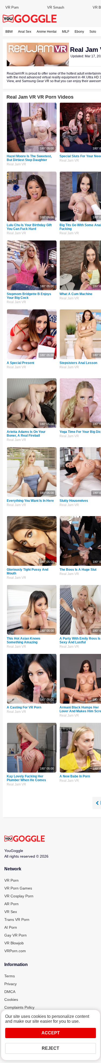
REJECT (50, 1048)
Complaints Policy (19, 1007)
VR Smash (55, 7)
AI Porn (10, 927)
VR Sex (10, 912)
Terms (9, 976)
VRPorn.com (15, 951)
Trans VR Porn (16, 919)
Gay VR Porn (15, 935)
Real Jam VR (16, 164)
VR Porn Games (18, 888)
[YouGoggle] (24, 839)
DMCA (9, 992)
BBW (9, 32)
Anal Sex (24, 32)
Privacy (10, 984)
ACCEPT (50, 1033)
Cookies (11, 999)
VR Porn (12, 7)
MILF (65, 32)
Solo (92, 32)
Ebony (79, 32)
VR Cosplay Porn (18, 896)
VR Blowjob (14, 943)
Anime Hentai (47, 32)
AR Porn (11, 904)
